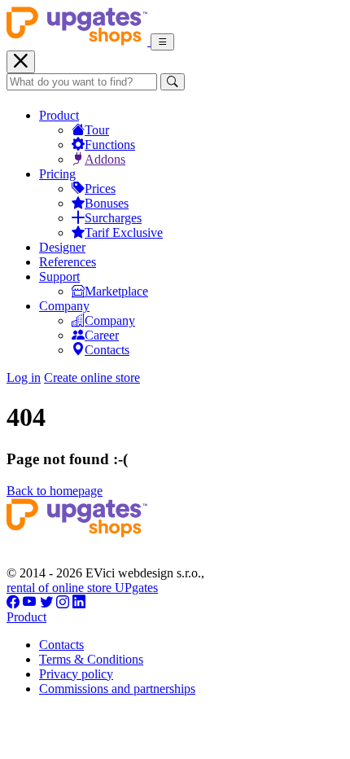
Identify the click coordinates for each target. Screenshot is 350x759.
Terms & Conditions (91, 659)
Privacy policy (76, 674)
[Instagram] (62, 602)
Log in (24, 377)
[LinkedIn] (78, 602)
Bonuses (107, 203)
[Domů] (79, 41)
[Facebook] (13, 602)
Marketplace (116, 291)
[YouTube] (30, 602)
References (67, 262)
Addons (105, 159)
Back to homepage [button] (55, 491)
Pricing (57, 174)
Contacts (107, 350)
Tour (97, 130)
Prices (100, 188)
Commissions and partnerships (117, 688)
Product (59, 115)
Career (102, 335)
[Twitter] (46, 602)
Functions (110, 144)
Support (59, 276)
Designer (62, 247)
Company (64, 306)
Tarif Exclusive (124, 232)
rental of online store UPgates (82, 587)
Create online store (92, 377)
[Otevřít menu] (162, 41)
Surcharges (113, 218)
